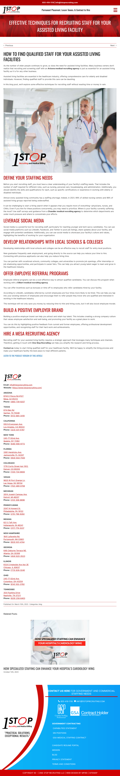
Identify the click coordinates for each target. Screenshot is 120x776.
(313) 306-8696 (18, 500)
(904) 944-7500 (18, 458)
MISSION (56, 750)
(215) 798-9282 (18, 514)
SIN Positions (59, 733)
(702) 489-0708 (18, 486)
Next (112, 45)
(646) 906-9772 (18, 444)
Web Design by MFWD (77, 773)
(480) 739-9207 (18, 402)
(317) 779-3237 (17, 528)
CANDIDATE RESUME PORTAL (65, 745)
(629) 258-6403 (18, 598)
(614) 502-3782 (18, 584)
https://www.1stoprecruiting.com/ (27, 387)
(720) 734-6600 (18, 472)
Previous (9, 45)
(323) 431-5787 (17, 430)
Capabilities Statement (65, 728)
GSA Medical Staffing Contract (69, 737)
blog (40, 604)
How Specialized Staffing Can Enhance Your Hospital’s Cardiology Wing (49, 668)
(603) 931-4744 (17, 542)
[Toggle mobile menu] (115, 9)
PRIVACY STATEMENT (62, 759)
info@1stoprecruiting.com (67, 2)
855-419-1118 (48, 2)
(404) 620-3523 (18, 556)
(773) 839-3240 (18, 570)
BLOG (54, 755)
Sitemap (93, 773)
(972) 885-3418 (18, 416)
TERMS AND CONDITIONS (63, 764)
